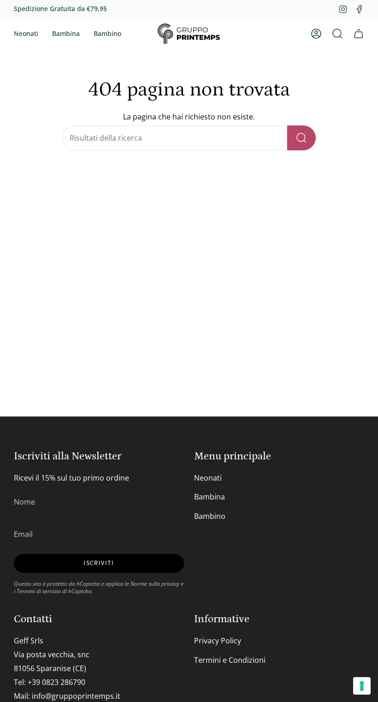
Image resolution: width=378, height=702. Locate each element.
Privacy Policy (217, 641)
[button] (26, 33)
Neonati (208, 478)
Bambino (209, 516)
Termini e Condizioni (230, 660)
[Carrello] (358, 34)
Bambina (209, 497)
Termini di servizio (39, 591)
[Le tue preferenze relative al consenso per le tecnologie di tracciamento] (362, 686)
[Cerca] (301, 137)
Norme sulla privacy (154, 583)
